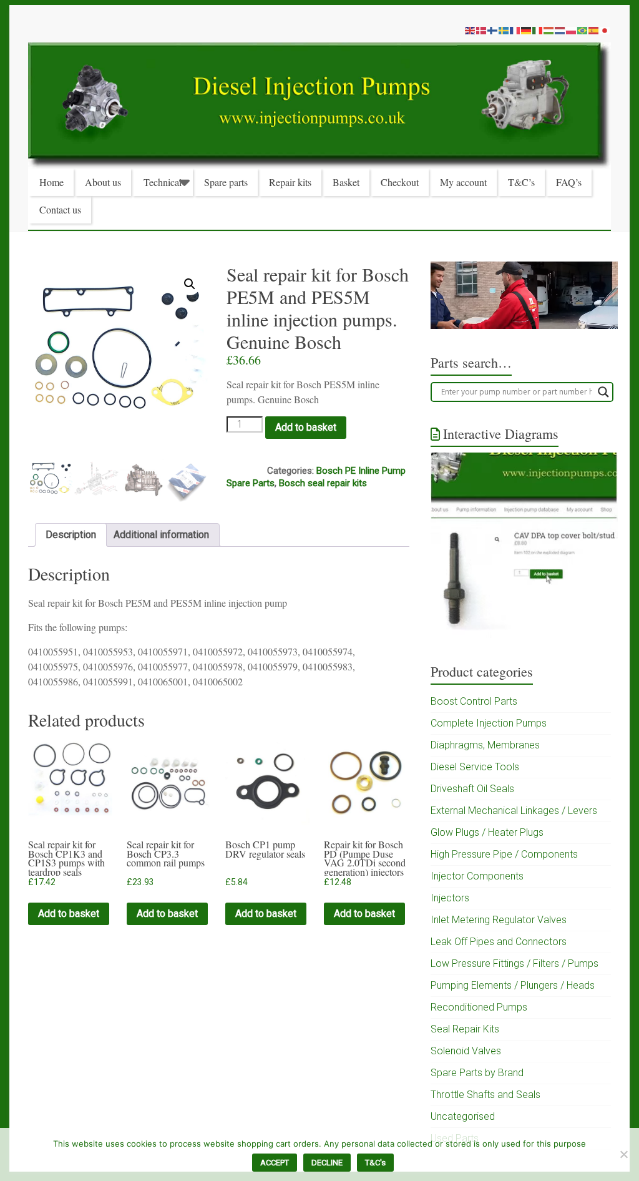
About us (103, 182)
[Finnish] (493, 30)
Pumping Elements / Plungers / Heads (513, 985)
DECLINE (327, 1162)
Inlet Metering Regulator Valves (499, 920)
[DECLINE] (623, 1154)
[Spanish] (594, 30)
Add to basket (305, 427)
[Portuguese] (582, 30)
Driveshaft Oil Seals (472, 789)
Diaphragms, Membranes (485, 745)
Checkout (400, 182)
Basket (346, 182)
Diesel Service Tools (475, 767)
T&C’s (521, 182)
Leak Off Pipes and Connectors (499, 942)
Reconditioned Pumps (479, 1007)
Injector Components (477, 876)
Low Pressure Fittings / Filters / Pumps (514, 963)
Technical (163, 182)
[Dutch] (560, 30)
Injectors (450, 898)
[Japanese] (605, 30)
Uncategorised (463, 1116)
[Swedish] (504, 30)
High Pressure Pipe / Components (504, 854)
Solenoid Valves (466, 1051)
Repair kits (290, 182)
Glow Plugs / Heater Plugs (487, 832)
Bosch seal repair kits (323, 483)
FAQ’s (569, 182)
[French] (515, 30)
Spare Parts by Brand (477, 1073)
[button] (189, 284)
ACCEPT (274, 1162)
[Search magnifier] (603, 392)
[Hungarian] (549, 30)
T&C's (375, 1162)
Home (51, 182)
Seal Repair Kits (465, 1029)
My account (463, 182)
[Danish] (481, 30)
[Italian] (538, 30)
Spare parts (226, 182)
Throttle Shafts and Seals (485, 1094)
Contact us (60, 209)
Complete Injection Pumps (489, 723)
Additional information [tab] (161, 535)
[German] (526, 30)
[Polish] (571, 30)
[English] (470, 30)
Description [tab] (71, 535)
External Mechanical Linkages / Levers (514, 810)
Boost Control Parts (474, 701)
